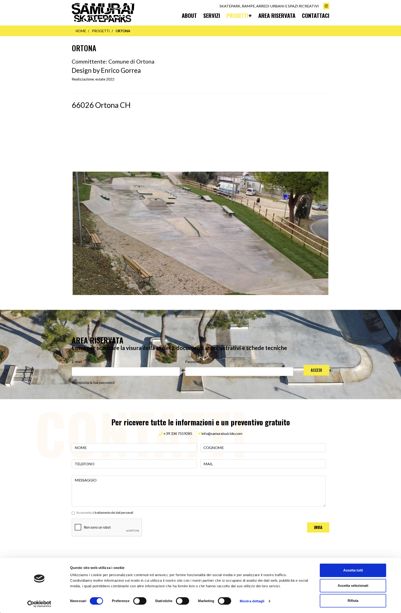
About (189, 15)
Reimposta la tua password (93, 382)
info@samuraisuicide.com (221, 433)
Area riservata (276, 15)
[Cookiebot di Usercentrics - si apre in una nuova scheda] (39, 603)
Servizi (211, 15)
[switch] (139, 601)
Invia (318, 527)
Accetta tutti (353, 570)
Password (193, 361)
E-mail (77, 361)
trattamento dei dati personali (114, 512)
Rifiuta (353, 601)
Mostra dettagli (252, 601)
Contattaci (315, 15)
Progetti (237, 15)
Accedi (316, 370)
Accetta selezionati (353, 585)
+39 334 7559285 (177, 433)
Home (80, 31)
